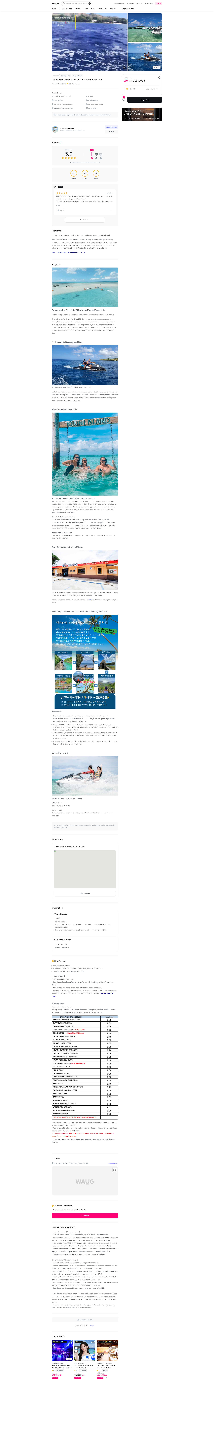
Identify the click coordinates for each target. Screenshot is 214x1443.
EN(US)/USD (149, 3)
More (58, 205)
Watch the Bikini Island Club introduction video (68, 252)
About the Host (111, 127)
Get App (139, 3)
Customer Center (86, 1320)
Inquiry (111, 131)
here (90, 600)
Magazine (130, 3)
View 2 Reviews (84, 220)
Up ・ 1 (62, 210)
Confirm (86, 1216)
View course (85, 893)
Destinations (118, 3)
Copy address (112, 1163)
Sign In (159, 3)
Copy (92, 1326)
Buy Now (144, 100)
